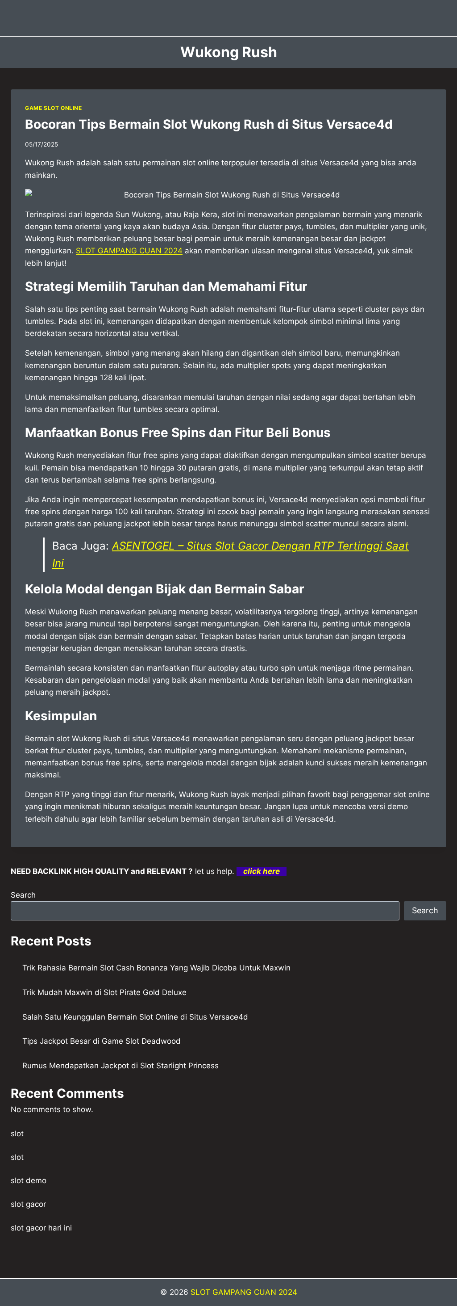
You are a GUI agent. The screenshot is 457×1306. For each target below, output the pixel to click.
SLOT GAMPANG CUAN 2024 (244, 1292)
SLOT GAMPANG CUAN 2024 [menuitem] (129, 250)
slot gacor (28, 1204)
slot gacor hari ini (41, 1227)
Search (23, 894)
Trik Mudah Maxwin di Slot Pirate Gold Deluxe (104, 992)
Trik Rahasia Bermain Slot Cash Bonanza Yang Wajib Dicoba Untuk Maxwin (156, 967)
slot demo (28, 1180)
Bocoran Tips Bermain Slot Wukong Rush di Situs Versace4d (209, 124)
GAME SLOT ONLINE (53, 108)
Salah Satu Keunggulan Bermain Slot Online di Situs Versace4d (135, 1016)
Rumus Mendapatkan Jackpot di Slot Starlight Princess (120, 1065)
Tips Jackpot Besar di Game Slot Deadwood (101, 1041)
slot (17, 1133)
